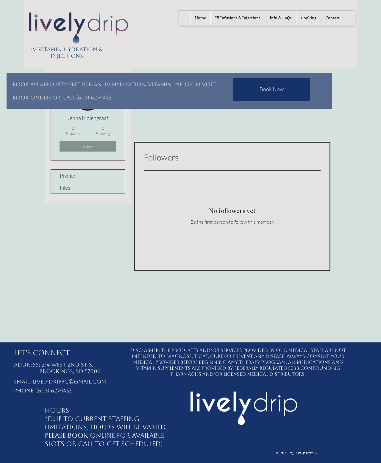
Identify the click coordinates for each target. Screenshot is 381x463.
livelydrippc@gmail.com (69, 381)
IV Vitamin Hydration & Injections (67, 52)
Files (65, 187)
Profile (67, 175)
